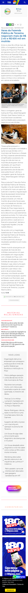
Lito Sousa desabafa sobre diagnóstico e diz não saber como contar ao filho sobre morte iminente (14, 448)
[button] (14, 585)
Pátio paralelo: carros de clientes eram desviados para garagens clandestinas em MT (14, 472)
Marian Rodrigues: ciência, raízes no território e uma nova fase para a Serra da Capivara (14, 413)
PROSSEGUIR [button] (10, 590)
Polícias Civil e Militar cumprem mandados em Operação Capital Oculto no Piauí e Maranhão (14, 402)
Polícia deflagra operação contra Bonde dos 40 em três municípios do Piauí (13, 377)
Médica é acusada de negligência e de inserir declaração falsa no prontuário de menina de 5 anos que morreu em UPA (13, 333)
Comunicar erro (14, 300)
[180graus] (9, 2)
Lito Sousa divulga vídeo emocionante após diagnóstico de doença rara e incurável (14, 437)
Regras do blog (18, 13)
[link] (7, 24)
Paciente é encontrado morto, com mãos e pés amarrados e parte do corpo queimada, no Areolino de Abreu (14, 389)
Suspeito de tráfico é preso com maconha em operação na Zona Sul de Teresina (14, 425)
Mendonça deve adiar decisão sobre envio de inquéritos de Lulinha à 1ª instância (12, 324)
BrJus (18, 9)
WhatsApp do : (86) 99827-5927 (15, 296)
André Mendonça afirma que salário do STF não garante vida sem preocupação (12, 343)
